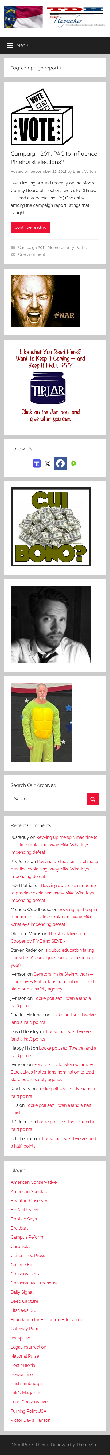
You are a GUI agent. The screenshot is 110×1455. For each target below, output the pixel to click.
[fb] (60, 463)
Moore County (61, 247)
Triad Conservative (29, 1401)
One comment (31, 254)
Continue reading (30, 227)
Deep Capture (24, 1301)
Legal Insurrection (28, 1347)
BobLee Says (24, 1219)
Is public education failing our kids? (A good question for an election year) (52, 958)
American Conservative (34, 1182)
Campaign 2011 (32, 247)
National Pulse (25, 1356)
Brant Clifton (84, 171)
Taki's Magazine (26, 1392)
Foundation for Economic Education (46, 1319)
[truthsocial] (37, 463)
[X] (47, 463)
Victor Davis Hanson (30, 1420)
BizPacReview (24, 1209)
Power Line (22, 1374)
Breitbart (19, 1228)
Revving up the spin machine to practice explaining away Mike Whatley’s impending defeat (54, 845)
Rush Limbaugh (26, 1383)
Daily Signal (22, 1292)
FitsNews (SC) (24, 1310)
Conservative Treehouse (35, 1282)
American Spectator (30, 1191)
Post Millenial (23, 1365)
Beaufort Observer (29, 1200)
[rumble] (73, 463)
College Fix (21, 1264)
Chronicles (21, 1246)
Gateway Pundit (26, 1328)
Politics (82, 247)
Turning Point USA (28, 1411)
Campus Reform (27, 1237)
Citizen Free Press (28, 1255)
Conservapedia (26, 1273)
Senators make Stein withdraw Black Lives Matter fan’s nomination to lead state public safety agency (52, 982)
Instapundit (22, 1338)
